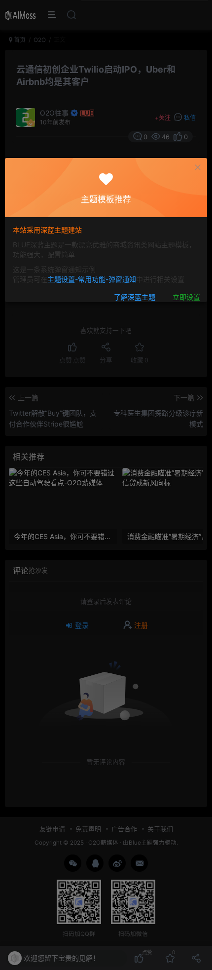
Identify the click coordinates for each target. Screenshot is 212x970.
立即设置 (186, 297)
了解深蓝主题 (134, 297)
